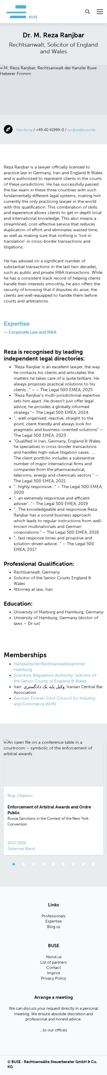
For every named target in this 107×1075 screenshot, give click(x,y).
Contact (53, 967)
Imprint (53, 973)
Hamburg (24, 130)
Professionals (53, 916)
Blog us (53, 926)
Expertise (53, 921)
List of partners (53, 962)
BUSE (16, 1062)
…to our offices (53, 1030)
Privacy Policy (53, 978)
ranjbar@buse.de (81, 130)
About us (53, 956)
